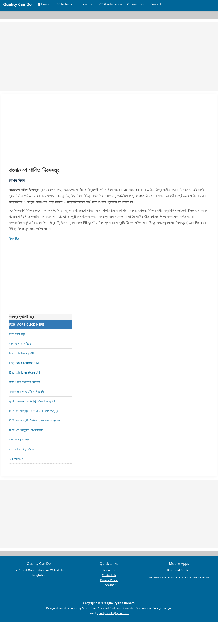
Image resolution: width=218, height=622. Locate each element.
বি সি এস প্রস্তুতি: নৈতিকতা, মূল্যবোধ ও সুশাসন (34, 420)
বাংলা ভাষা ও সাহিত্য (20, 344)
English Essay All (21, 353)
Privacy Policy (109, 580)
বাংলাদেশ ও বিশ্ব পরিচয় (21, 449)
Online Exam (136, 4)
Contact (155, 4)
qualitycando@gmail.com (113, 613)
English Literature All (24, 372)
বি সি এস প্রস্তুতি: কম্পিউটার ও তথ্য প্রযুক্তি (34, 411)
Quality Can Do (17, 4)
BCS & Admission (110, 4)
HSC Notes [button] (62, 4)
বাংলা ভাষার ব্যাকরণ (19, 439)
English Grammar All (24, 363)
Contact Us (109, 575)
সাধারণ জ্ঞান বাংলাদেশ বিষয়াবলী (24, 382)
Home (44, 4)
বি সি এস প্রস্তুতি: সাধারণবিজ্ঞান (26, 430)
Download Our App (179, 570)
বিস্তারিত (14, 238)
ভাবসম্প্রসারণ (16, 459)
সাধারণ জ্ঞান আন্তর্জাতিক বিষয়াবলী (26, 392)
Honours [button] (83, 4)
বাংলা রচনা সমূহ (17, 334)
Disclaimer (108, 585)
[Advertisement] (109, 56)
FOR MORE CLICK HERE (26, 324)
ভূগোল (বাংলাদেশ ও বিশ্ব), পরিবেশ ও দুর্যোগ (32, 401)
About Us (109, 570)
